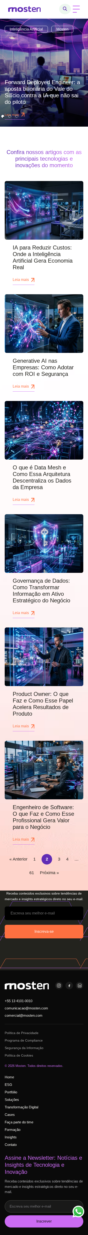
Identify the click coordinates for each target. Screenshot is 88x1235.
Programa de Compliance (24, 1040)
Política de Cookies (19, 1055)
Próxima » (49, 872)
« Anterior (18, 859)
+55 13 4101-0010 (18, 1001)
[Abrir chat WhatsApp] (78, 1211)
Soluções (12, 1100)
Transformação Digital (21, 1107)
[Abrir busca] (65, 9)
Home (9, 1077)
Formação (12, 1130)
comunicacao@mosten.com (26, 1008)
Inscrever (44, 1221)
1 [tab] (2, 116)
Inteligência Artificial (26, 29)
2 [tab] (9, 116)
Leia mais (21, 280)
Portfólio (11, 1092)
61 (31, 872)
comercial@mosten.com (23, 1015)
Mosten (62, 29)
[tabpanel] (44, 73)
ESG (8, 1085)
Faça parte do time (19, 1122)
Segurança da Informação (24, 1048)
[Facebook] (69, 985)
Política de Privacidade (21, 1033)
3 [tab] (16, 116)
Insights (11, 1137)
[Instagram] (59, 985)
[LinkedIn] (79, 985)
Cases (10, 1115)
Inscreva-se (44, 931)
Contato (11, 1145)
